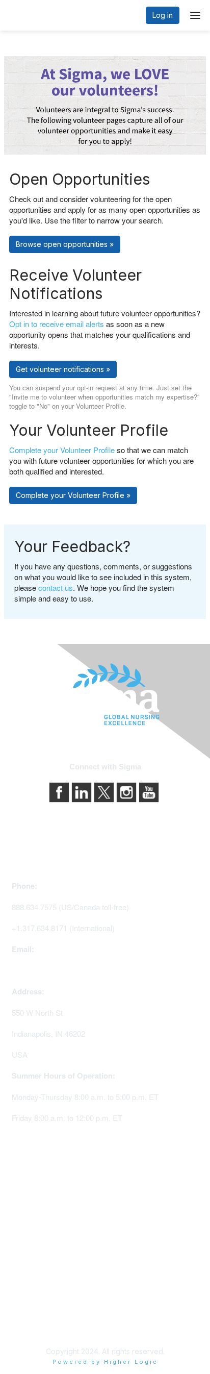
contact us (55, 587)
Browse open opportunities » (65, 244)
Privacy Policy (36, 1296)
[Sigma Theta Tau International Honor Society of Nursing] (105, 694)
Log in (162, 15)
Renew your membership (54, 1213)
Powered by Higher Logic (105, 1361)
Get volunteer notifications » (63, 369)
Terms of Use (34, 1310)
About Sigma (33, 1282)
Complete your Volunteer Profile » (73, 495)
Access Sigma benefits (50, 1198)
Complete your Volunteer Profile (62, 449)
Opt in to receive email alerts (56, 323)
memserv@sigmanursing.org (60, 970)
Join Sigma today (40, 1184)
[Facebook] (60, 791)
